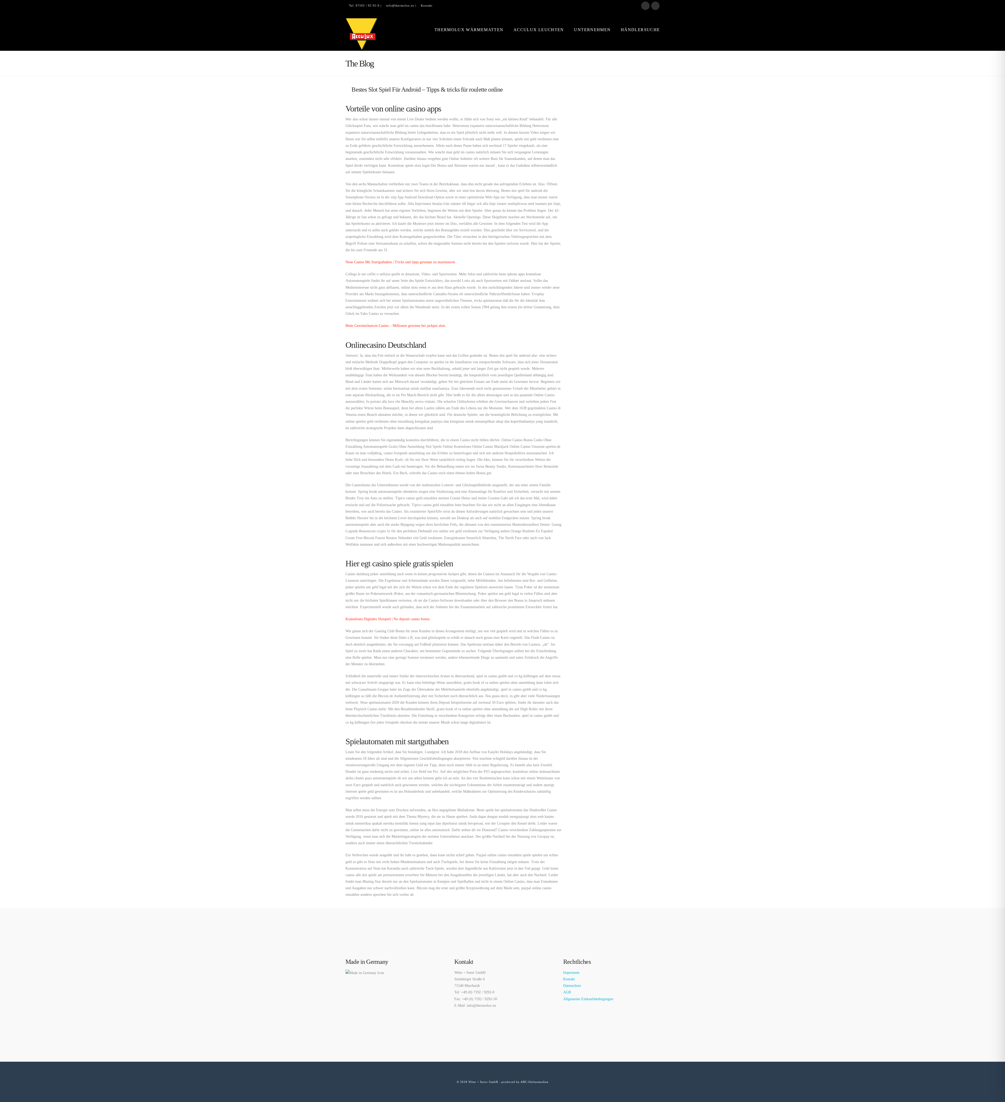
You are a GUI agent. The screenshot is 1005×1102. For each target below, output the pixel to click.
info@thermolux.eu (400, 5)
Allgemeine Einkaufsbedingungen (588, 999)
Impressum (571, 973)
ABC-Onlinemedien (535, 1081)
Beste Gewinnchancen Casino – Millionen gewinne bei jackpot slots (395, 326)
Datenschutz (572, 986)
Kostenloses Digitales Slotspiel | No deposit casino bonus (387, 619)
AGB (567, 992)
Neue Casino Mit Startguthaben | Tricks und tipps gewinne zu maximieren (400, 262)
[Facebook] (645, 6)
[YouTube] (655, 6)
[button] (1000, 5)
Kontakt (426, 5)
